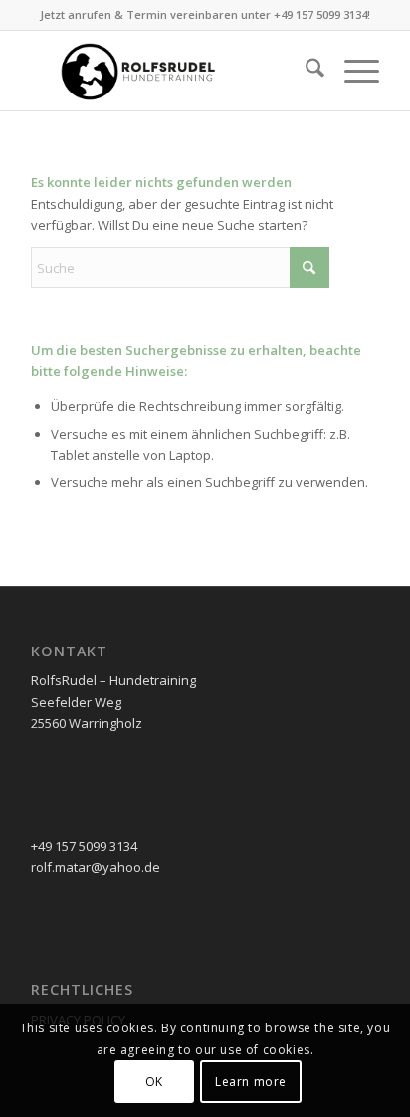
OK (154, 1081)
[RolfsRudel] (170, 70)
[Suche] (305, 70)
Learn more (251, 1081)
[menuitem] (305, 70)
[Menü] (351, 70)
